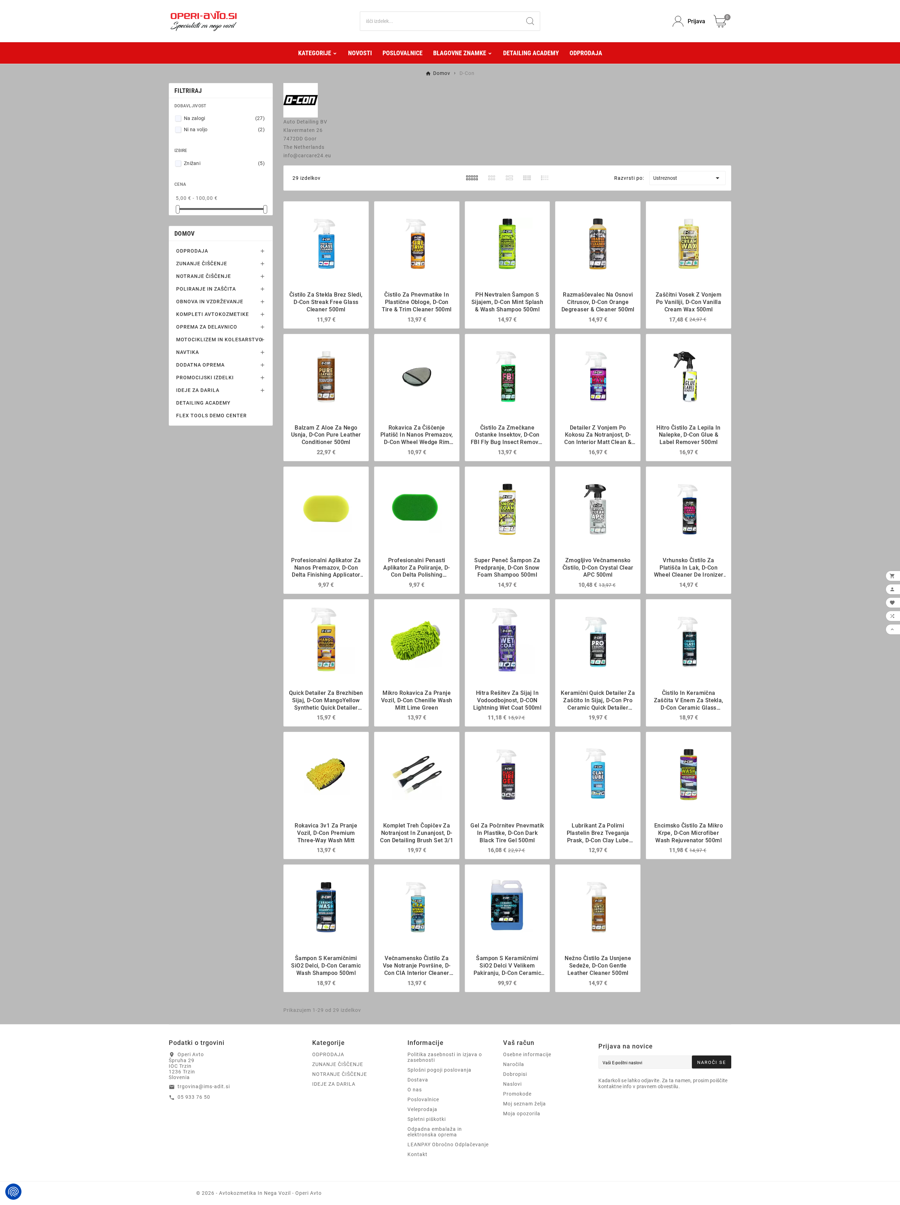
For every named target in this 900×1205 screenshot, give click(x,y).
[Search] (530, 21)
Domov (184, 233)
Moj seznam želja (524, 1103)
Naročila (513, 1064)
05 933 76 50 (194, 1097)
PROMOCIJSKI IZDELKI (205, 377)
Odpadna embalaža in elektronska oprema (434, 1131)
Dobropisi (515, 1074)
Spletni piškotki (426, 1119)
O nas (414, 1089)
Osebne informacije (527, 1054)
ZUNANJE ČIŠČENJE (201, 263)
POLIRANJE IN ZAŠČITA (206, 289)
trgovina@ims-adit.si (204, 1086)
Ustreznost (687, 178)
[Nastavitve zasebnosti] (13, 1192)
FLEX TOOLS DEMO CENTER (211, 415)
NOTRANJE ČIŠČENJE (203, 276)
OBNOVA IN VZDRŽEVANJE (209, 301)
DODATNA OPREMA (200, 365)
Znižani (224, 163)
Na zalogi (224, 118)
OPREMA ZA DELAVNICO (206, 327)
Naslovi (512, 1084)
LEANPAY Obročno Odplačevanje (448, 1144)
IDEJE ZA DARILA (197, 390)
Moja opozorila (521, 1113)
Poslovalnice (423, 1099)
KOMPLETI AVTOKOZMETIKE (212, 314)
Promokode (517, 1094)
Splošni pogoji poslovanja (439, 1070)
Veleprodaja (422, 1109)
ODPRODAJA (192, 251)
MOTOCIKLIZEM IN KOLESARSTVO (219, 339)
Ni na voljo (224, 129)
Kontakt (417, 1154)
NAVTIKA (187, 352)
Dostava (417, 1080)
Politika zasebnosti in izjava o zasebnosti (444, 1057)
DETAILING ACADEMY (203, 403)
